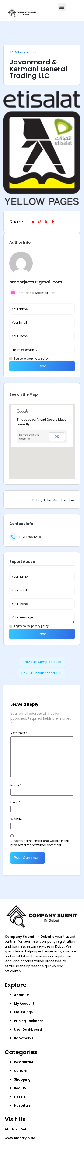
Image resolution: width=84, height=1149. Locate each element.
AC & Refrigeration (23, 52)
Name (15, 785)
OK (57, 437)
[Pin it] (39, 221)
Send (42, 366)
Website (16, 819)
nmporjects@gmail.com (37, 292)
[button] (62, 7)
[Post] (46, 221)
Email (15, 802)
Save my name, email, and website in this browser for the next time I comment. (40, 843)
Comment (18, 733)
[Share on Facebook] (53, 221)
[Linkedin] (32, 221)
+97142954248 (30, 537)
